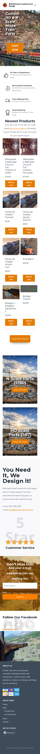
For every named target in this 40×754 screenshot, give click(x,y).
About (5, 718)
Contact (6, 722)
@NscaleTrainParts (11, 629)
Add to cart (11, 183)
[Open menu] (35, 5)
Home (5, 704)
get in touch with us (18, 128)
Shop (4, 708)
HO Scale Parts (10, 714)
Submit (20, 596)
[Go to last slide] (2, 646)
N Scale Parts (9, 711)
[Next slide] (38, 646)
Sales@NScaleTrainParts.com (21, 510)
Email (4, 592)
